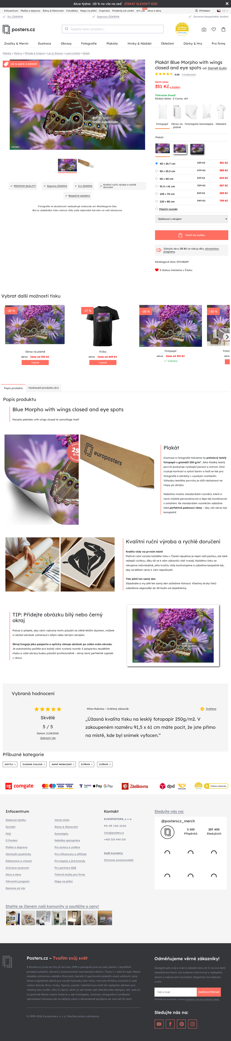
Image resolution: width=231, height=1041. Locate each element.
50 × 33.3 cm (167, 171)
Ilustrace (44, 43)
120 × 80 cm (167, 201)
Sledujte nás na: (169, 811)
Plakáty (112, 43)
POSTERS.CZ (27, 29)
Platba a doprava (30, 10)
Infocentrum (11, 10)
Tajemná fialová (32, 764)
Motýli (9, 764)
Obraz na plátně (177, 125)
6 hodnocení (189, 74)
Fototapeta (192, 124)
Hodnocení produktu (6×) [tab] (44, 387)
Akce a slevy (154, 10)
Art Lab (141, 10)
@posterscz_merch (178, 821)
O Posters (12, 840)
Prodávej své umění (123, 10)
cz (223, 10)
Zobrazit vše (48, 738)
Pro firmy (218, 43)
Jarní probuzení (61, 764)
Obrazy (66, 43)
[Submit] (66, 29)
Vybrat (35, 362)
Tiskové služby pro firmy (70, 874)
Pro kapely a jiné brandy (70, 861)
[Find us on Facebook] (170, 1024)
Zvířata (85, 764)
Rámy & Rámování (53, 10)
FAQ (8, 833)
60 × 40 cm (166, 179)
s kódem (175, 87)
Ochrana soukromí (17, 867)
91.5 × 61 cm (167, 186)
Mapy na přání (88, 10)
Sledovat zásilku (16, 820)
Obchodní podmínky (18, 854)
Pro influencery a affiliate (70, 854)
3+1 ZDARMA (15, 16)
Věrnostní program (17, 881)
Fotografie (89, 43)
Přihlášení (204, 10)
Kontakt (10, 826)
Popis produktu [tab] (13, 388)
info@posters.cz (114, 832)
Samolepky (61, 833)
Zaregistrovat (209, 992)
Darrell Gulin (217, 68)
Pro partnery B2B (65, 867)
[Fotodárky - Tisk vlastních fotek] (203, 29)
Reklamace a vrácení (19, 861)
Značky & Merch (16, 43)
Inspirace (104, 10)
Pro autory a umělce (67, 847)
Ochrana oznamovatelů (119, 860)
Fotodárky (72, 10)
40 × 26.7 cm (167, 163)
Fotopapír (162, 124)
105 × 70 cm (167, 194)
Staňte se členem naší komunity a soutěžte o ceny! (52, 906)
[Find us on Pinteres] (181, 1024)
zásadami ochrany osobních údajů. (202, 999)
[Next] (227, 337)
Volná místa (62, 820)
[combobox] (113, 29)
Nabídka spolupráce (67, 840)
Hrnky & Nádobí (139, 43)
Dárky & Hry (193, 43)
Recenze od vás (15, 888)
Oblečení (167, 43)
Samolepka (206, 124)
